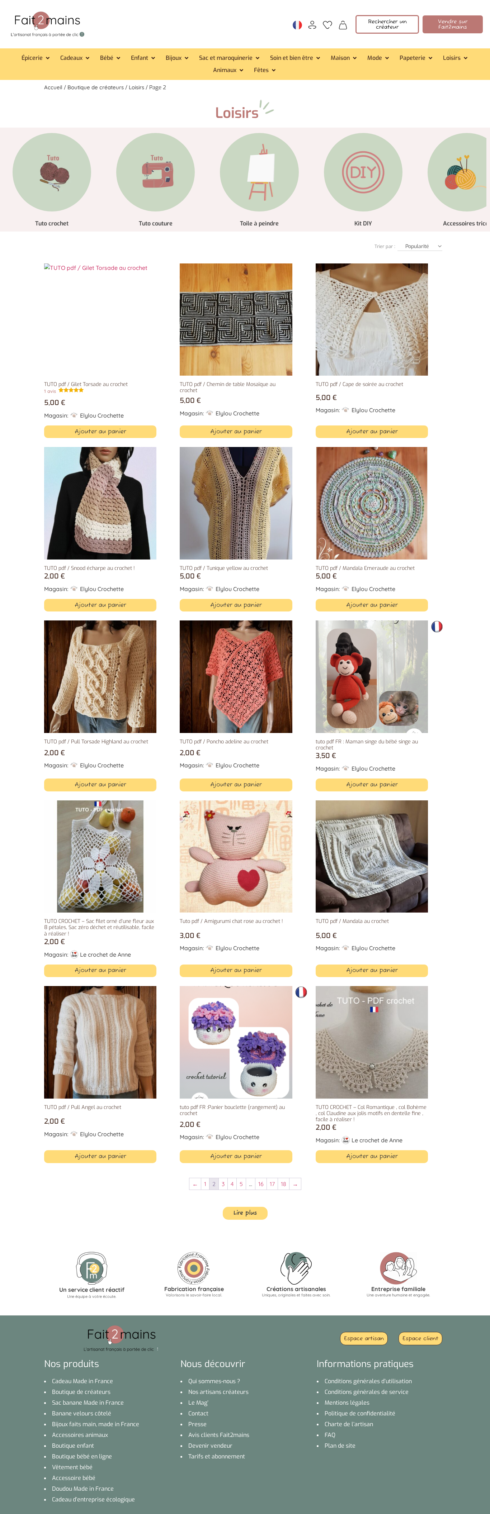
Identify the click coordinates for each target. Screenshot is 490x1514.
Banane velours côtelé (81, 1413)
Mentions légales (347, 1402)
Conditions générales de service (367, 1392)
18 (283, 1183)
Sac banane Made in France (88, 1402)
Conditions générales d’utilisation (368, 1381)
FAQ (330, 1435)
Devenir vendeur (210, 1445)
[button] (36, 58)
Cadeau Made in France (82, 1381)
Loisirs (136, 87)
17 (272, 1183)
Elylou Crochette (102, 415)
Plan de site (340, 1445)
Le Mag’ (198, 1402)
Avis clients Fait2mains (218, 1435)
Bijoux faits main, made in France (95, 1424)
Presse (197, 1424)
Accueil (53, 87)
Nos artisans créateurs (218, 1392)
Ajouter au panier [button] (100, 431)
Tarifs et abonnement (216, 1456)
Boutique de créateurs (95, 87)
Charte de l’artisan (349, 1424)
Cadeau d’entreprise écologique (93, 1499)
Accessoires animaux (80, 1435)
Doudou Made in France (83, 1488)
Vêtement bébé (72, 1467)
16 (261, 1183)
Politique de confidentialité (360, 1413)
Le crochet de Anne (105, 954)
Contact (198, 1413)
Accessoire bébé (73, 1478)
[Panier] (343, 24)
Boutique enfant (73, 1445)
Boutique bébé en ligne (82, 1456)
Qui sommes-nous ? (214, 1381)
